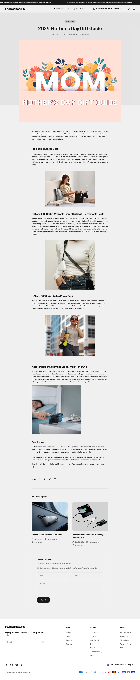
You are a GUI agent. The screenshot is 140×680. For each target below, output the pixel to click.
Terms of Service (87, 568)
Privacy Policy (74, 568)
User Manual (94, 640)
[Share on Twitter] (44, 479)
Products (57, 9)
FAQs (92, 655)
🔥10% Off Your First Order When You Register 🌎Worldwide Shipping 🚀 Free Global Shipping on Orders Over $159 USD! (87, 2)
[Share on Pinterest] (50, 479)
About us (93, 636)
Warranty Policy (125, 644)
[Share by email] (55, 479)
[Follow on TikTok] (22, 664)
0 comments (86, 34)
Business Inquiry (96, 652)
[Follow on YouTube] (16, 664)
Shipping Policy (125, 632)
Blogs (67, 9)
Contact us (94, 632)
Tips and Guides (70, 21)
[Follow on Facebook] (6, 664)
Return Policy (124, 636)
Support (74, 9)
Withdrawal (124, 648)
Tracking (83, 9)
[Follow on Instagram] (11, 664)
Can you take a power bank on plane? (47, 534)
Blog (91, 644)
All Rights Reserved (25, 672)
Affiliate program (96, 648)
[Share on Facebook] (39, 479)
